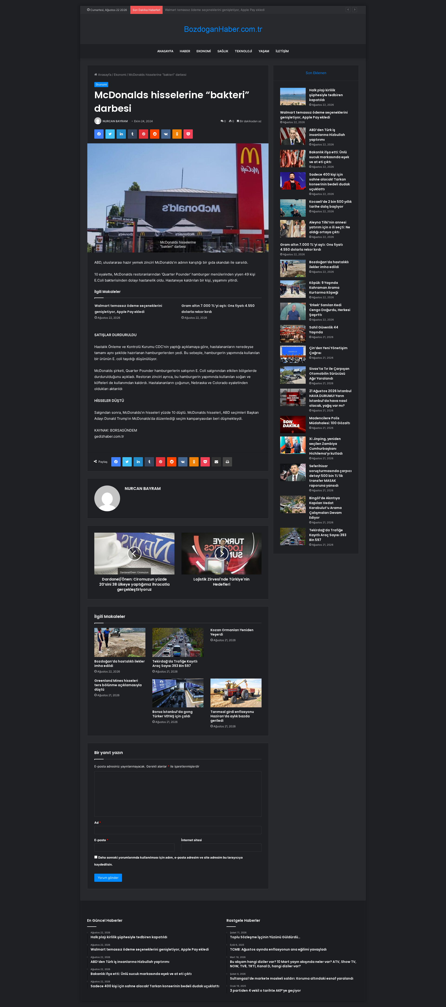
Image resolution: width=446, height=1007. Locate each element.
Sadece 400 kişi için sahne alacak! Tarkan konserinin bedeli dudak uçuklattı (329, 181)
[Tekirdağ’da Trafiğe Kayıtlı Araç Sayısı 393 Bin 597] (177, 642)
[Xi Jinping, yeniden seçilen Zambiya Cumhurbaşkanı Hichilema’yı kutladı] (293, 445)
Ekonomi (204, 51)
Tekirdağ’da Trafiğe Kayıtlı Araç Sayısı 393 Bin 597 (174, 663)
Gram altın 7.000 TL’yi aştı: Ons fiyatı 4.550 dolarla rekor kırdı (311, 247)
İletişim (282, 51)
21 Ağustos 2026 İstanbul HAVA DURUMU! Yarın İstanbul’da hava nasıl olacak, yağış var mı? (330, 398)
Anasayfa (165, 51)
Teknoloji (243, 51)
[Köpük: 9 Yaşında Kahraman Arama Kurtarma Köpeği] (293, 289)
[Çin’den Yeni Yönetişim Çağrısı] (293, 354)
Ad (97, 822)
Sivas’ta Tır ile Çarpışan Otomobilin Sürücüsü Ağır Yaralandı (329, 373)
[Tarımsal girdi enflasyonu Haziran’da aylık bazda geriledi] (236, 693)
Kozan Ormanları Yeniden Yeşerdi (231, 632)
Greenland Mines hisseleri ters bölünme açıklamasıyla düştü (118, 685)
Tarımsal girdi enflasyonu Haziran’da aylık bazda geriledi (232, 716)
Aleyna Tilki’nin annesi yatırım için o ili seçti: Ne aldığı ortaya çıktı (329, 227)
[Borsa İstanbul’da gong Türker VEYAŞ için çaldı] (177, 693)
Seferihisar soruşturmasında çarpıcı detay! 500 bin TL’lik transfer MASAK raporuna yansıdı (330, 476)
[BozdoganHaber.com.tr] (223, 29)
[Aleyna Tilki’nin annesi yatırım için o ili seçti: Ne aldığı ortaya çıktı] (293, 228)
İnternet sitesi (191, 840)
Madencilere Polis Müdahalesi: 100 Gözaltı (329, 420)
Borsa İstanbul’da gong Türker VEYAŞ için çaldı (172, 713)
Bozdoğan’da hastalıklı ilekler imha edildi (119, 663)
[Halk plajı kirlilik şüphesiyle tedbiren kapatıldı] (293, 96)
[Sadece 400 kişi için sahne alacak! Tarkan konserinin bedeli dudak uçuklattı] (293, 181)
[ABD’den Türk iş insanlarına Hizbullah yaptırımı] (293, 136)
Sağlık (222, 51)
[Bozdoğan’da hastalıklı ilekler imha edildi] (119, 642)
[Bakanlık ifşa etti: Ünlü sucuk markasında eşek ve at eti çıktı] (293, 158)
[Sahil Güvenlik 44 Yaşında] (293, 333)
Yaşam (264, 51)
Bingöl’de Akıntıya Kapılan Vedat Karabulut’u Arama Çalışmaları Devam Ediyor (325, 508)
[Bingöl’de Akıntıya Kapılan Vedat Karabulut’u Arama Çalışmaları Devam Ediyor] (293, 504)
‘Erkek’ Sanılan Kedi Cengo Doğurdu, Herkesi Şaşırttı (329, 310)
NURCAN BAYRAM (115, 121)
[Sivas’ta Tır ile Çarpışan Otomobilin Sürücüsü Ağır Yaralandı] (293, 375)
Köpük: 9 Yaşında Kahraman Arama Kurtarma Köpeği (324, 287)
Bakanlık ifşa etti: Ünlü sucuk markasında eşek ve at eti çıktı (329, 157)
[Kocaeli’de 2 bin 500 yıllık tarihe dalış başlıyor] (293, 208)
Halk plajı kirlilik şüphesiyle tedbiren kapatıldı (326, 95)
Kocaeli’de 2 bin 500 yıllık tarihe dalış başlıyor (330, 204)
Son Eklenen (316, 73)
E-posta (101, 840)
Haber (185, 51)
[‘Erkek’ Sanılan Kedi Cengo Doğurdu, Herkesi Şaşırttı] (293, 311)
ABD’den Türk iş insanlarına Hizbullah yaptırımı (198, 10)
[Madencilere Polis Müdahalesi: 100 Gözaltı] (293, 424)
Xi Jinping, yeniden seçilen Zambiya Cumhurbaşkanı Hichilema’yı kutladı (326, 446)
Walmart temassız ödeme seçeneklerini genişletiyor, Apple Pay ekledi (314, 115)
